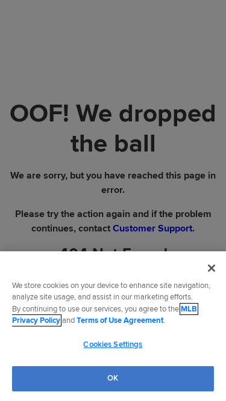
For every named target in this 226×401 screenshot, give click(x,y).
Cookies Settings (112, 344)
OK (112, 378)
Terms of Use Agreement (120, 320)
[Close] (211, 268)
